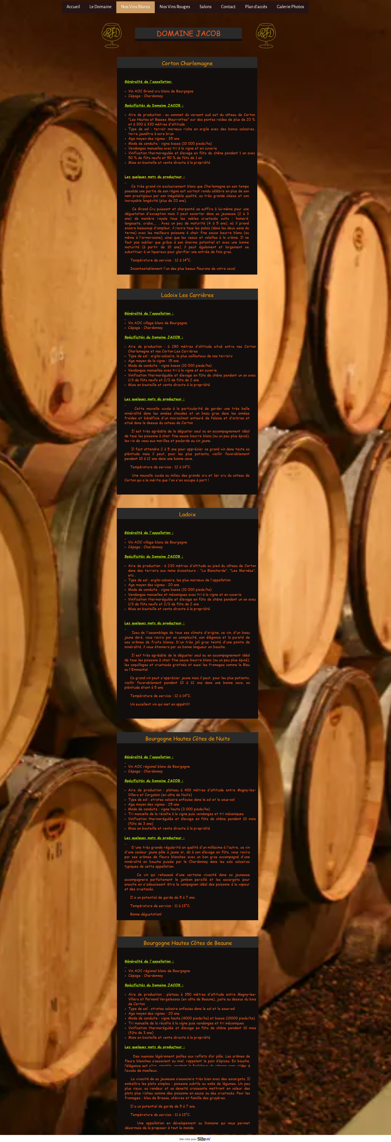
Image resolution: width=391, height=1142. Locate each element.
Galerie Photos (290, 6)
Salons (206, 6)
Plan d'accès (256, 6)
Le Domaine (100, 6)
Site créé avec (188, 1139)
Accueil (73, 6)
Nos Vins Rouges (175, 6)
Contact (228, 6)
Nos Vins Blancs (135, 6)
